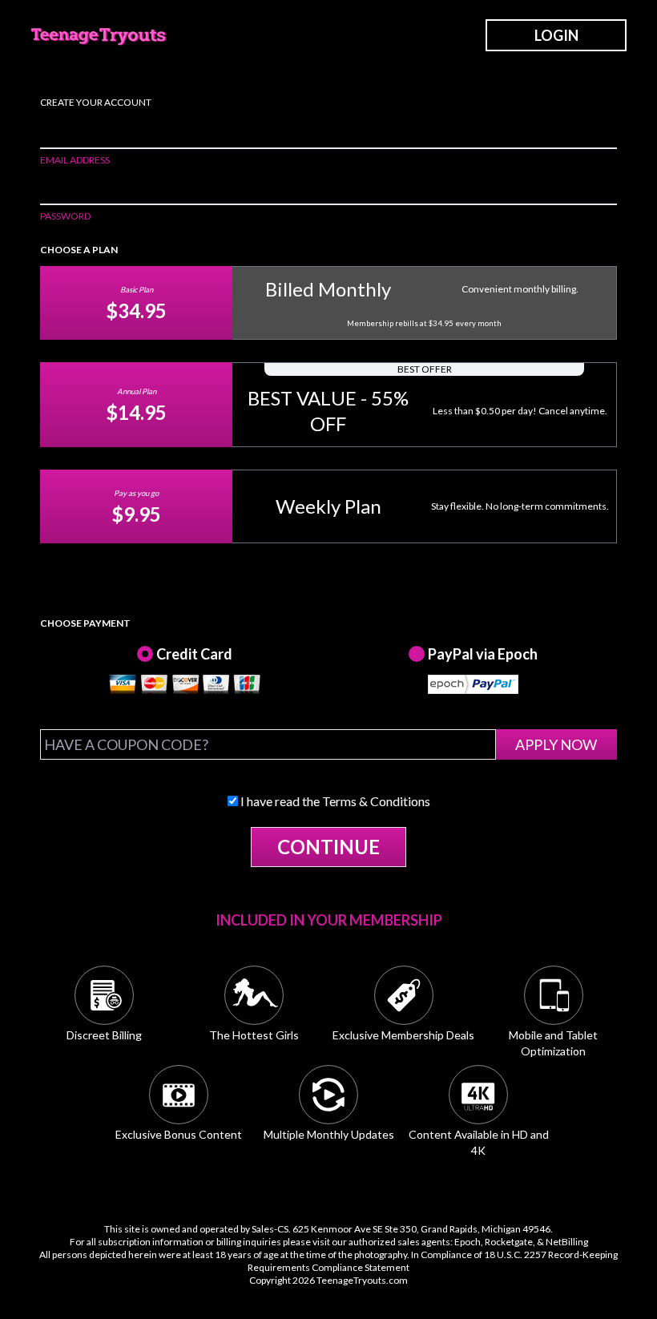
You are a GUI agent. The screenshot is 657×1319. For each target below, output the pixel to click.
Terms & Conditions (376, 801)
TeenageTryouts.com (362, 1280)
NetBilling (567, 1242)
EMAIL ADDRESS (75, 160)
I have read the (334, 801)
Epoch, (468, 1242)
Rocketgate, (510, 1242)
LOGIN (556, 35)
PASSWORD (65, 216)
